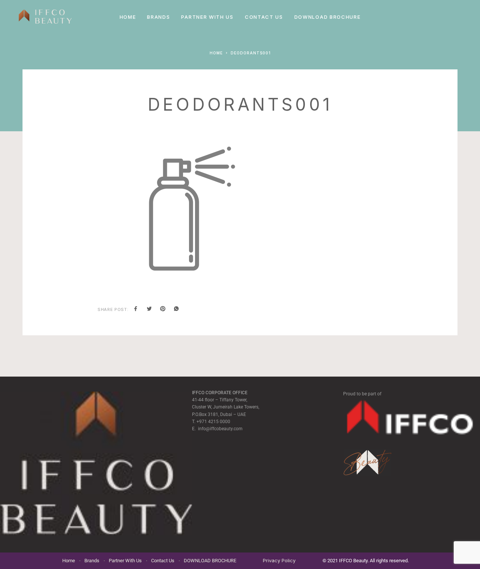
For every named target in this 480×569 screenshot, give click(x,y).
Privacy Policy (279, 560)
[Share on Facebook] (135, 309)
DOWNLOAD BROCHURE (327, 17)
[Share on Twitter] (149, 309)
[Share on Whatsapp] (176, 309)
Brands (158, 17)
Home (128, 17)
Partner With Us (207, 17)
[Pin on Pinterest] (163, 309)
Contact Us (264, 17)
